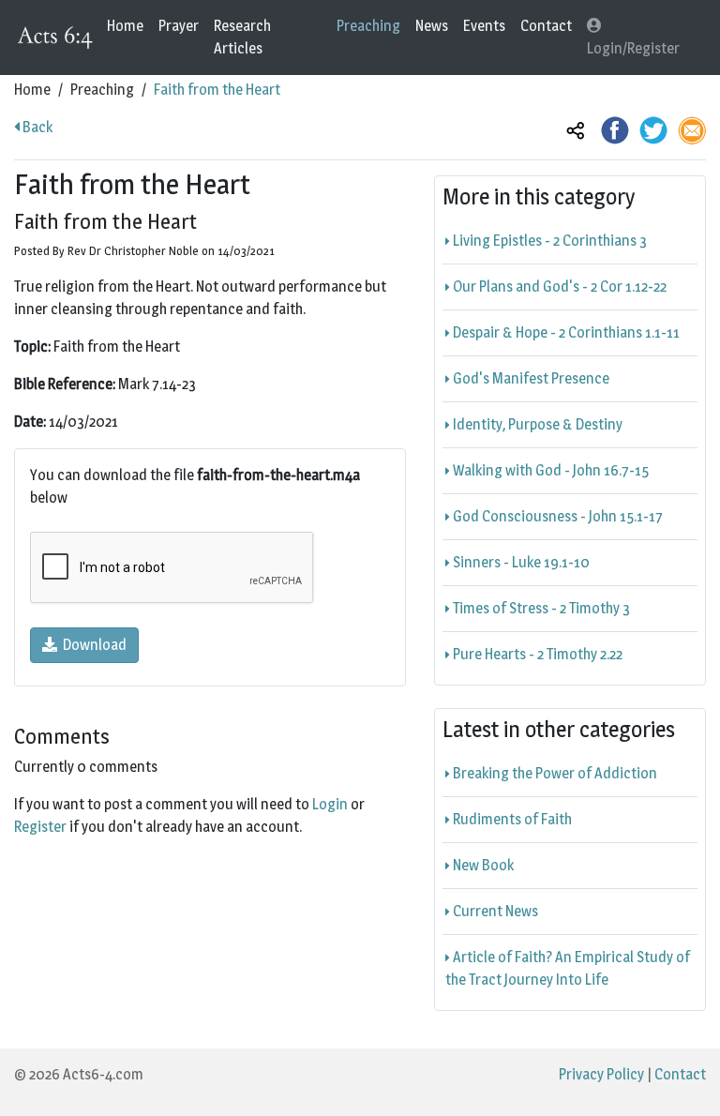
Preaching (368, 26)
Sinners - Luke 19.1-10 (520, 562)
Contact (546, 26)
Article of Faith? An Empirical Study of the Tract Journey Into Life (567, 968)
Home (125, 26)
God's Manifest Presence (529, 378)
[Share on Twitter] (653, 129)
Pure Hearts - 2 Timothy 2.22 (536, 654)
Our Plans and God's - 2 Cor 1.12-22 (558, 286)
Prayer (178, 26)
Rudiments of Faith (511, 819)
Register (40, 827)
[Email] (692, 129)
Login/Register (633, 48)
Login (330, 804)
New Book (482, 865)
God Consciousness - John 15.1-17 (556, 516)
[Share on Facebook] (615, 129)
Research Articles (242, 37)
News (431, 26)
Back (36, 127)
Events (484, 26)
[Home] (57, 38)
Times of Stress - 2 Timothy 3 (540, 608)
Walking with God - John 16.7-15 (549, 470)
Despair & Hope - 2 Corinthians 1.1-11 (565, 332)
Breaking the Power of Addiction (553, 773)
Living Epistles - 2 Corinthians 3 (548, 240)
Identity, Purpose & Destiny (536, 424)
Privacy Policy (601, 1074)
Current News (494, 911)
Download (92, 645)
